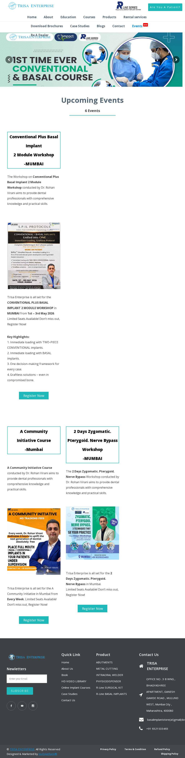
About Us (67, 668)
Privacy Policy (108, 749)
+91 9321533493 (157, 728)
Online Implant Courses (75, 687)
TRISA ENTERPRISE (22, 749)
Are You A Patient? (165, 7)
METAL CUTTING (107, 668)
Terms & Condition (135, 749)
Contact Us (68, 700)
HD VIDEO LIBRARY (73, 681)
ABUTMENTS (104, 662)
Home (65, 662)
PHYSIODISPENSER (108, 681)
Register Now (33, 395)
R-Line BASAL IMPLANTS (111, 694)
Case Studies (69, 694)
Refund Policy (162, 749)
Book (64, 675)
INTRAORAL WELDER (109, 675)
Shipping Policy (169, 753)
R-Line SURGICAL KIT (109, 687)
